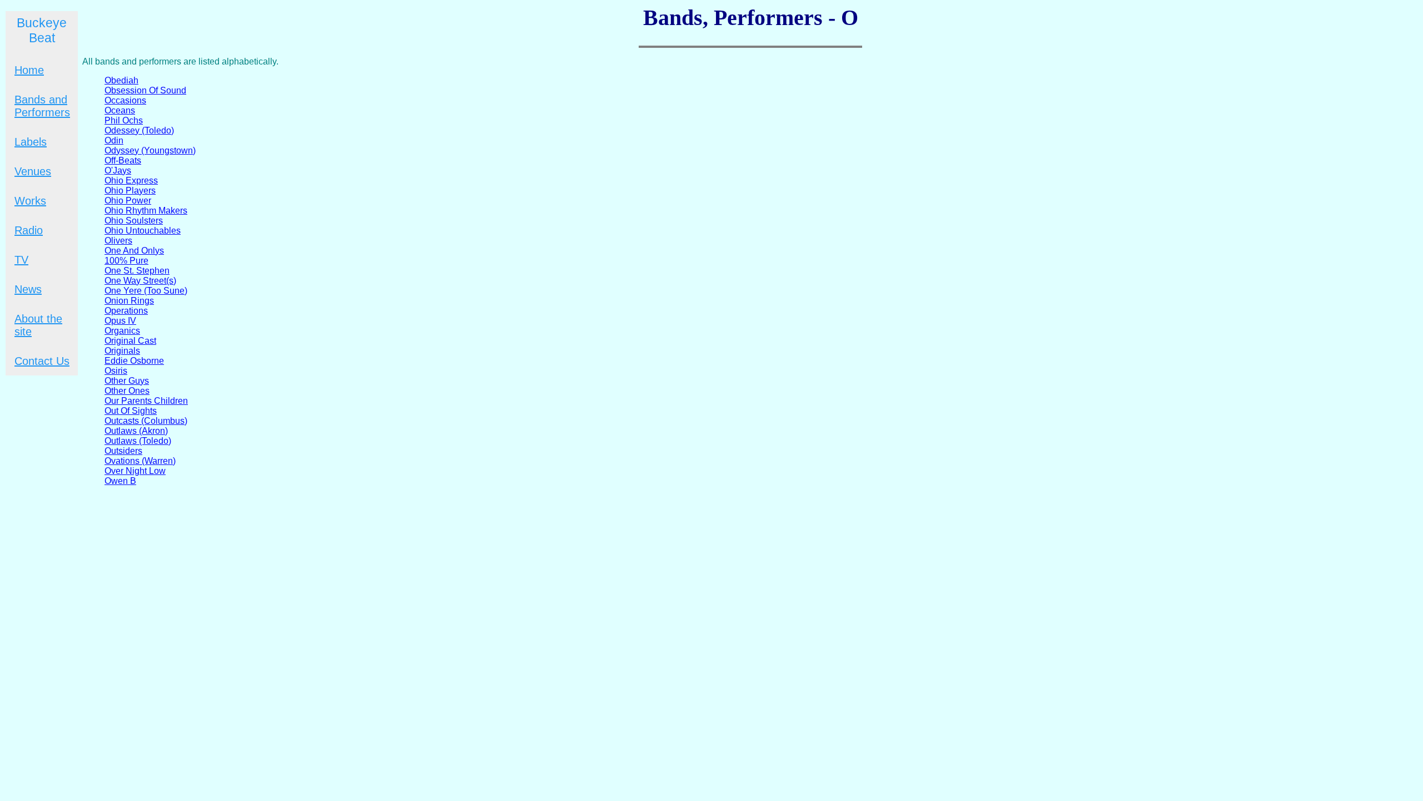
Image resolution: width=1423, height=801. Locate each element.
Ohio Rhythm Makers (146, 210)
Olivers (118, 240)
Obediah (121, 80)
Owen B (120, 481)
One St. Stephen (137, 270)
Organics (122, 330)
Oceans (120, 110)
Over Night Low (135, 471)
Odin (114, 140)
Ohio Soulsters (134, 220)
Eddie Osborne (134, 360)
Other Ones (127, 390)
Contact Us (41, 361)
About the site (38, 325)
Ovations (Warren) (140, 461)
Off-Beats (123, 160)
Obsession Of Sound (145, 90)
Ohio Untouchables (143, 230)
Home (29, 70)
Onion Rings (129, 300)
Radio (28, 230)
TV (21, 260)
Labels (30, 142)
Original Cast (130, 340)
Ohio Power (128, 200)
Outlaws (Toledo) (138, 441)
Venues (32, 171)
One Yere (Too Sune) (146, 290)
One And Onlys (134, 250)
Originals (122, 350)
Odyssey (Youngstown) (150, 150)
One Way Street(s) (140, 280)
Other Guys (127, 380)
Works (30, 201)
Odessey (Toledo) (139, 130)
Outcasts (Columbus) (146, 421)
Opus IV (120, 320)
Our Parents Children (146, 401)
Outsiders (123, 451)
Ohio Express (131, 180)
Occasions (125, 100)
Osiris (116, 370)
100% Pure (126, 260)
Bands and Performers (42, 105)
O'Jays (118, 170)
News (28, 289)
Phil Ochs (124, 120)
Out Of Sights (131, 411)
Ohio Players (130, 190)
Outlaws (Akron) (136, 431)
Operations (126, 310)
